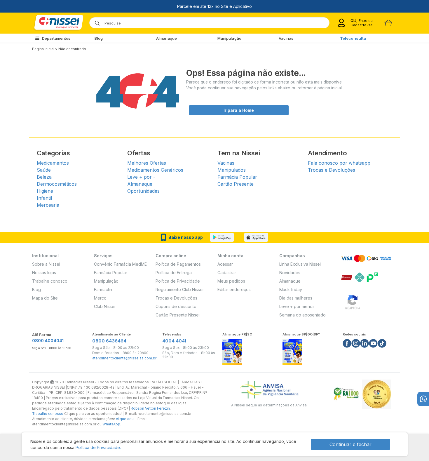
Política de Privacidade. (98, 447)
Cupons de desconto (176, 306)
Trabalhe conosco (49, 281)
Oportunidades (143, 191)
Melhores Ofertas (146, 163)
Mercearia (48, 205)
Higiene (45, 191)
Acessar (225, 264)
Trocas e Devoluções (331, 170)
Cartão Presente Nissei (178, 314)
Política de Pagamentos (178, 264)
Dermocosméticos (57, 184)
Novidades (289, 272)
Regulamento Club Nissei (179, 289)
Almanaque (166, 38)
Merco (100, 297)
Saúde (44, 170)
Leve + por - (141, 177)
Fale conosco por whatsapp (339, 163)
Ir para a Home (239, 110)
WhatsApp (111, 424)
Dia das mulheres (295, 297)
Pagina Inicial (43, 49)
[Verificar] (352, 301)
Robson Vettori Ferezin (150, 408)
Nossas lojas (44, 272)
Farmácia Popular (237, 177)
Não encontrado (72, 49)
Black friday (290, 289)
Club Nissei (104, 306)
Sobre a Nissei (46, 264)
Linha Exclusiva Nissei (300, 264)
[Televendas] (423, 399)
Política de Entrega (174, 272)
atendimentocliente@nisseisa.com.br (124, 358)
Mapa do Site (45, 297)
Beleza (44, 177)
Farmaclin (103, 289)
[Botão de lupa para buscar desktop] (95, 21)
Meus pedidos (231, 281)
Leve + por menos (297, 306)
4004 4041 (174, 341)
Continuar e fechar (350, 444)
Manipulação (229, 38)
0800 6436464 (109, 341)
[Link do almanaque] (232, 350)
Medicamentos (53, 163)
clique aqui (125, 419)
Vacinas (286, 38)
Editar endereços (234, 289)
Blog (98, 38)
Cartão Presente (235, 184)
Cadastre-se (361, 25)
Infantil (44, 198)
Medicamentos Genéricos (155, 170)
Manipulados (231, 170)
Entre (362, 20)
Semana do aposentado (302, 314)
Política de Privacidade (178, 281)
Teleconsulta (353, 38)
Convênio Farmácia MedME (120, 264)
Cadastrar (226, 272)
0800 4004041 (48, 340)
